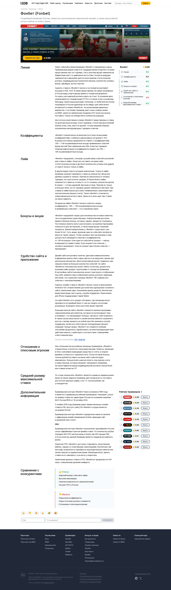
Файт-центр (55, 3)
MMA (47, 542)
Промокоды (89, 542)
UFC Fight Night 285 (40, 3)
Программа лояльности (94, 561)
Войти (145, 3)
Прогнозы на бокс (28, 539)
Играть (145, 397)
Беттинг (108, 3)
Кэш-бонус (89, 551)
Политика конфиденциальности (91, 579)
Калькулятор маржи (142, 539)
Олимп (68, 551)
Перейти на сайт (32, 58)
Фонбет (68, 539)
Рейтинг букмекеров (129, 392)
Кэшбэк (88, 548)
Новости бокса (119, 539)
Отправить (108, 520)
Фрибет (88, 555)
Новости (88, 3)
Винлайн (68, 542)
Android (81, 339)
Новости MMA (119, 542)
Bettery (68, 548)
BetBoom (68, 555)
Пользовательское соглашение (91, 576)
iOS (76, 339)
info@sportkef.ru (49, 582)
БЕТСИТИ (69, 545)
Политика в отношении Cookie (90, 582)
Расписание (68, 3)
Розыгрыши (89, 558)
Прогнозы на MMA (28, 542)
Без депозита (90, 539)
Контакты (83, 573)
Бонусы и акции (91, 535)
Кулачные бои (50, 545)
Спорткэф (24, 9)
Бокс (47, 539)
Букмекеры (33, 9)
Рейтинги (79, 3)
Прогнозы (98, 3)
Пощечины (49, 548)
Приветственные (92, 545)
